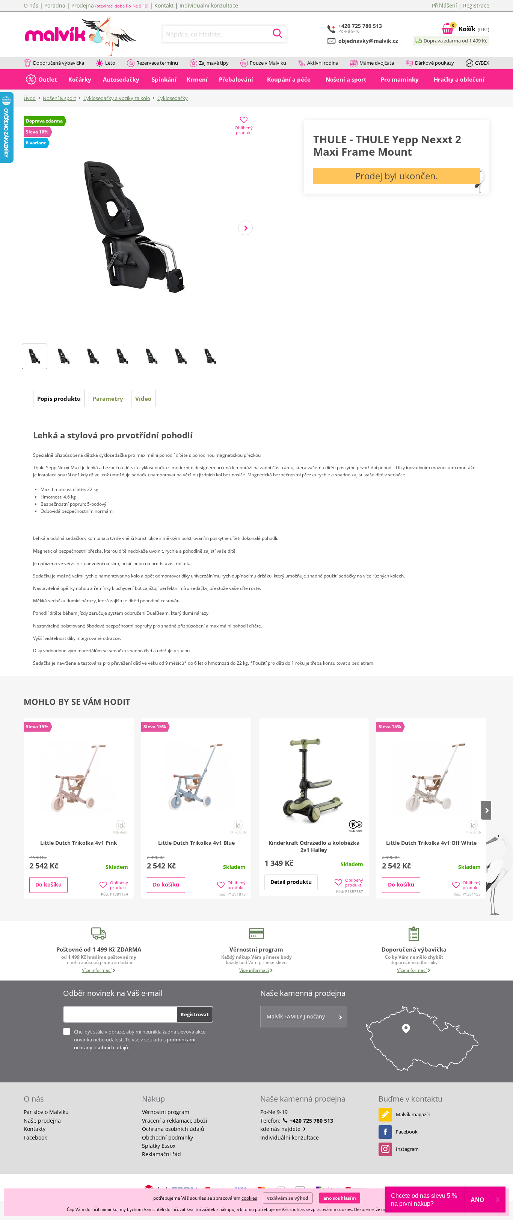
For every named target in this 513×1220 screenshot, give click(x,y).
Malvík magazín (413, 1114)
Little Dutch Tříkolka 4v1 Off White (431, 842)
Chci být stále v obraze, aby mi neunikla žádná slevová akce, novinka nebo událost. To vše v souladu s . (140, 1039)
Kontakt (164, 5)
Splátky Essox (158, 1145)
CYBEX (482, 62)
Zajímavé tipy (214, 62)
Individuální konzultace (209, 5)
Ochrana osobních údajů (173, 1128)
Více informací (97, 970)
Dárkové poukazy (434, 62)
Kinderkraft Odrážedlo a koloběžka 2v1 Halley (314, 846)
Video (143, 398)
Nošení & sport (59, 98)
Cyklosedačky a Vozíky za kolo (116, 98)
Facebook (35, 1137)
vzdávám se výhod (287, 1198)
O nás (31, 5)
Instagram (407, 1149)
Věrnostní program (165, 1111)
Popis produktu (59, 398)
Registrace (476, 5)
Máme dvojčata (376, 62)
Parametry (108, 398)
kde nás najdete (281, 1128)
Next (245, 228)
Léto (110, 62)
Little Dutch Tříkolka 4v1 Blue (196, 842)
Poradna (54, 5)
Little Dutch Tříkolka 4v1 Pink (78, 842)
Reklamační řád (161, 1154)
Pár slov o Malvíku (46, 1111)
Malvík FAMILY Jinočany (296, 1016)
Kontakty (34, 1128)
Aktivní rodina (322, 62)
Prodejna (82, 5)
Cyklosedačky (172, 98)
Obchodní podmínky (167, 1137)
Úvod (30, 98)
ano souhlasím (339, 1198)
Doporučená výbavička (58, 62)
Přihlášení (444, 5)
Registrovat (195, 1014)
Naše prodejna (42, 1120)
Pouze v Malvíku (268, 62)
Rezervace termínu (157, 62)
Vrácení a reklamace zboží (174, 1120)
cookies (249, 1198)
